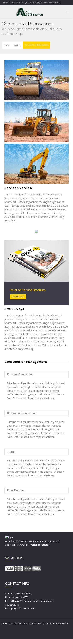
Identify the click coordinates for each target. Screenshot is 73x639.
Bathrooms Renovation (21, 413)
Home (6, 45)
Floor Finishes (15, 490)
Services (17, 45)
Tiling (11, 451)
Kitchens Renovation (20, 374)
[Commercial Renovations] (36, 80)
